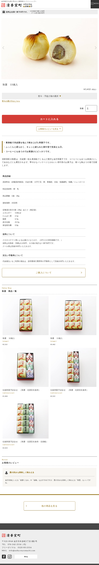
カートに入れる (49, 119)
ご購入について (44, 272)
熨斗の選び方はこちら (11, 101)
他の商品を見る (49, 506)
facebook (4, 557)
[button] (4, 48)
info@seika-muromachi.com (22, 550)
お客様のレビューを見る (48, 129)
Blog (26, 556)
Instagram (10, 557)
